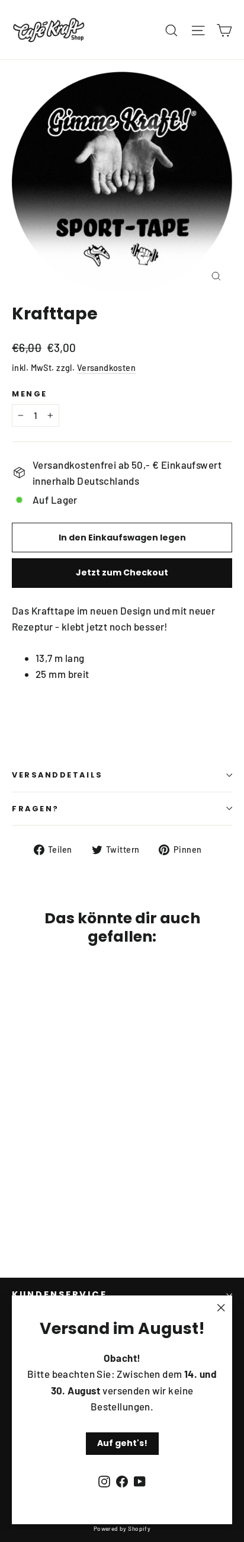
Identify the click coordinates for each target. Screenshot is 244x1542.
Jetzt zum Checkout (122, 572)
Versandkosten (106, 368)
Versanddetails (57, 775)
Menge (29, 393)
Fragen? (35, 809)
